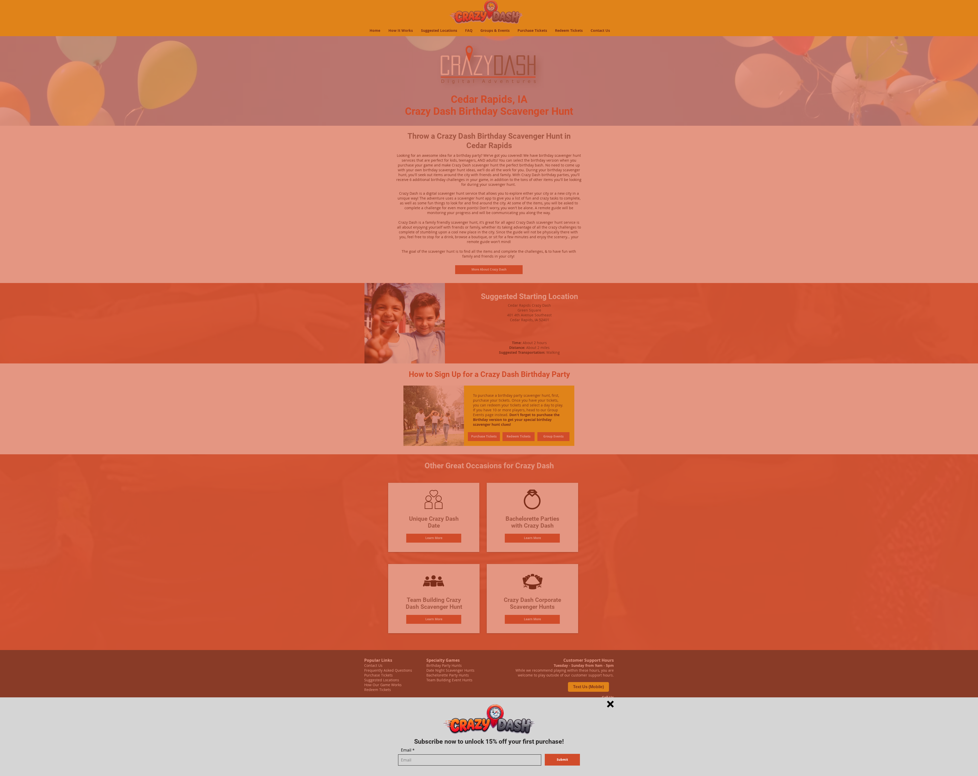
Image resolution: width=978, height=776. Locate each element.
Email (406, 750)
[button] (610, 704)
